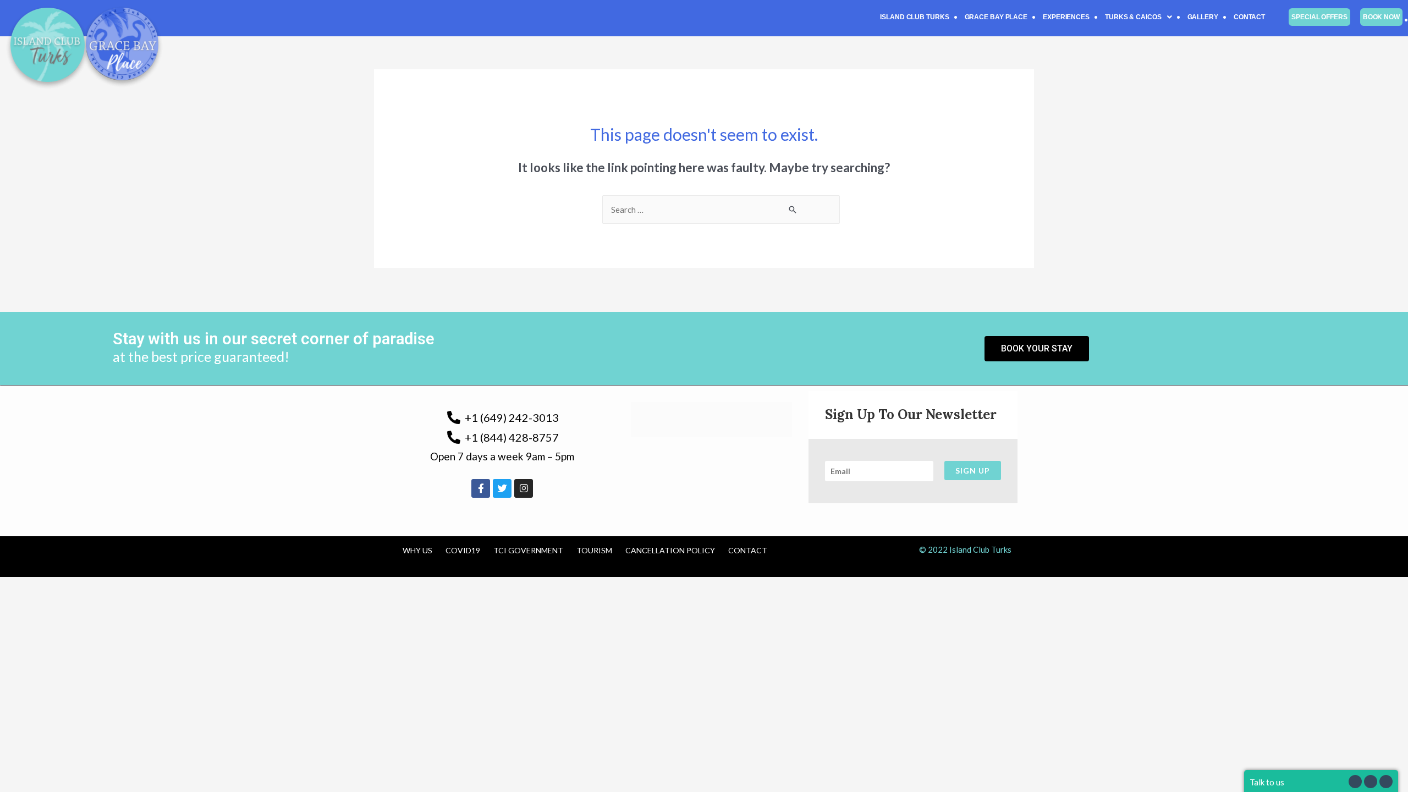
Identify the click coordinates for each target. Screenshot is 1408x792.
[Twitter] (502, 488)
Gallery (1202, 17)
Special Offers (1319, 17)
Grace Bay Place (996, 17)
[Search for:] (721, 210)
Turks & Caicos (1133, 17)
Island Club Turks (914, 17)
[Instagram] (523, 488)
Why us (417, 550)
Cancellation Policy (670, 550)
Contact (1249, 17)
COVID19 (463, 550)
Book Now (1381, 17)
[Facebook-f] (480, 488)
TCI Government (528, 550)
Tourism (594, 550)
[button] (1138, 17)
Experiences (1066, 17)
